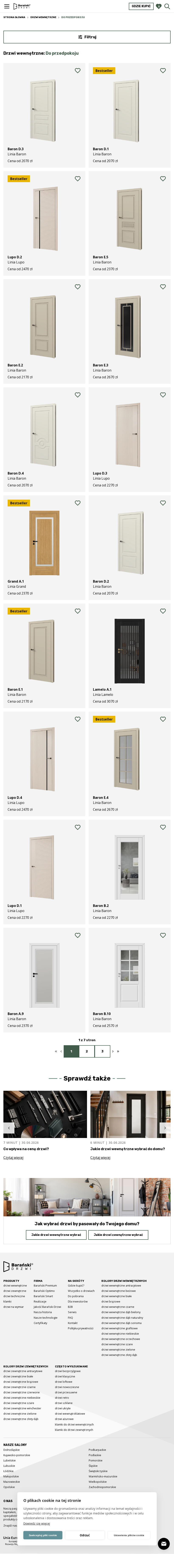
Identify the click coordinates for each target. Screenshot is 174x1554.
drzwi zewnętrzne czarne (19, 1387)
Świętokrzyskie (98, 1471)
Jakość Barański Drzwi (47, 1307)
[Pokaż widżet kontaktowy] (164, 1544)
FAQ (70, 1318)
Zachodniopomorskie (102, 1487)
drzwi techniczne (14, 1296)
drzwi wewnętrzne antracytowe (121, 1285)
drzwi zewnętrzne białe (18, 1376)
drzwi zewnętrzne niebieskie (21, 1398)
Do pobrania (76, 1296)
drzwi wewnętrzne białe (116, 1296)
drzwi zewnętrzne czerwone (21, 1392)
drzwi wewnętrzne (15, 1285)
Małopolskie (11, 1476)
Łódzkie (8, 1471)
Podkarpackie (97, 1450)
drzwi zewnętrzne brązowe (20, 1382)
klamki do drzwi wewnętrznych (74, 1424)
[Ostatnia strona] (118, 1051)
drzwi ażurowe (64, 1419)
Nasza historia (43, 1312)
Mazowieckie (11, 1482)
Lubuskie (9, 1466)
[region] (87, 1128)
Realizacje (40, 1301)
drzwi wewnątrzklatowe (70, 1413)
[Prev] (8, 1128)
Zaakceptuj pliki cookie (43, 1535)
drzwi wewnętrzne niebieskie (120, 1333)
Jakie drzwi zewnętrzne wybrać (118, 1235)
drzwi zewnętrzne (14, 1291)
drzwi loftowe (63, 1382)
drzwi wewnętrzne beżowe (118, 1291)
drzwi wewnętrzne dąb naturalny (122, 1318)
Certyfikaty (40, 1323)
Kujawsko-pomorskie (16, 1455)
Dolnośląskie (11, 1450)
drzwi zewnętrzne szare (18, 1403)
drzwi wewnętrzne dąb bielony (120, 1312)
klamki (7, 1301)
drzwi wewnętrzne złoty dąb (119, 1355)
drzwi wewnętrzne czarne (117, 1307)
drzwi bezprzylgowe (68, 1371)
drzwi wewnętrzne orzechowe (120, 1339)
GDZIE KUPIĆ (141, 6)
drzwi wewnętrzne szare (117, 1344)
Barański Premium (45, 1285)
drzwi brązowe (110, 1301)
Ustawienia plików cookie (129, 1535)
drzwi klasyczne (65, 1376)
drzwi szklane (64, 1403)
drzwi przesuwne (66, 1392)
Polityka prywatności (80, 1328)
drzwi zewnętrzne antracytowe (22, 1371)
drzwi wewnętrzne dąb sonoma (121, 1323)
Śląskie (93, 1466)
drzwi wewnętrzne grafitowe (119, 1328)
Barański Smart (43, 1296)
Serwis (72, 1312)
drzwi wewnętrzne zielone (118, 1349)
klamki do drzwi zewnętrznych (74, 1430)
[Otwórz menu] (6, 6)
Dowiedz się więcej (36, 1523)
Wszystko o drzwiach (81, 1291)
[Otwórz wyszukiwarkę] (167, 6)
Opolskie (9, 1487)
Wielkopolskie (98, 1482)
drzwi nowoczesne (67, 1387)
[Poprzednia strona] (61, 1051)
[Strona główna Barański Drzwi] (22, 6)
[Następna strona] (112, 1051)
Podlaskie (95, 1455)
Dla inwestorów (78, 1301)
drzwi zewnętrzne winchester (22, 1408)
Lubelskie (9, 1460)
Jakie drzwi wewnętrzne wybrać (56, 1235)
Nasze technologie (46, 1318)
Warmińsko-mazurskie (103, 1476)
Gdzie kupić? (76, 1285)
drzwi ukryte (63, 1408)
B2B (70, 1307)
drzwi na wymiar (13, 1307)
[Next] (165, 1128)
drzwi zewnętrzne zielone (19, 1413)
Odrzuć (85, 1535)
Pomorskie (95, 1460)
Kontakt (72, 1323)
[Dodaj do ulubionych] (77, 70)
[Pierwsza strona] (56, 1051)
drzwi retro (62, 1398)
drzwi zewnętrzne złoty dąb (20, 1419)
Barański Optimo (44, 1291)
